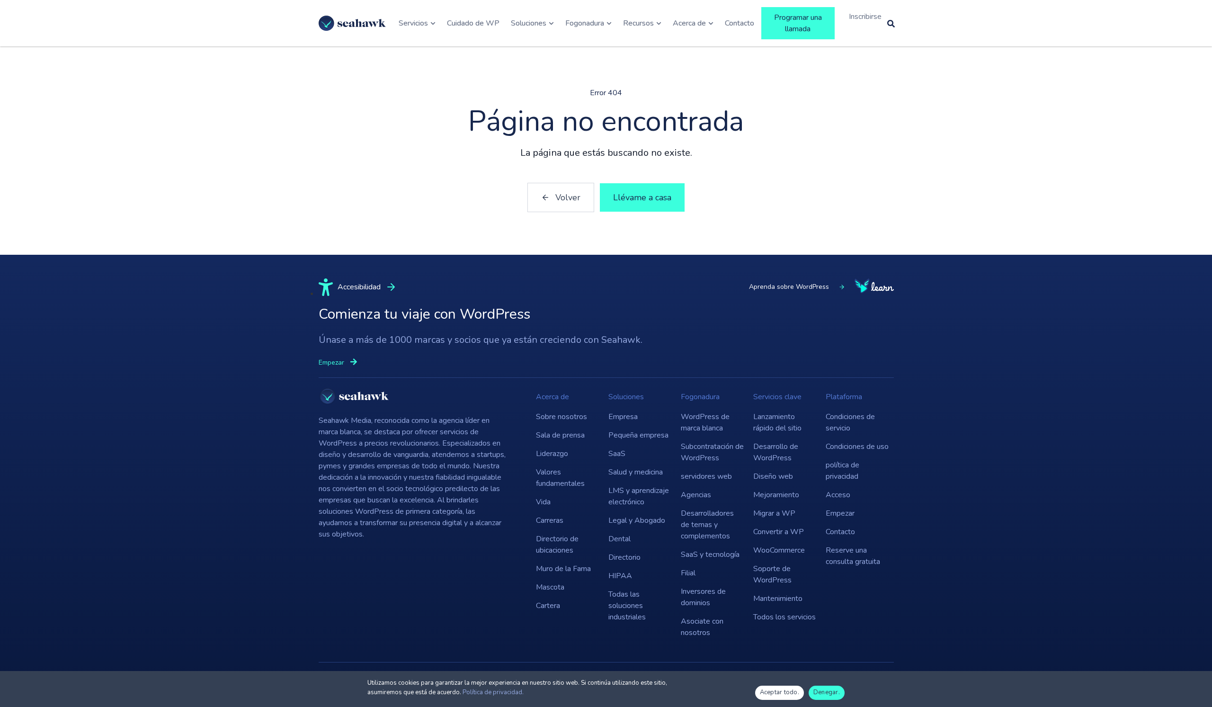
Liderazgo (552, 453)
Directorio (624, 557)
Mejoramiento (776, 495)
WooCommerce (779, 550)
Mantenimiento (777, 598)
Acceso (838, 495)
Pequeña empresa (638, 435)
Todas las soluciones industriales (627, 605)
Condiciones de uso (857, 446)
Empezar (840, 513)
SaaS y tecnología (710, 554)
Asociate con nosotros (702, 627)
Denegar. (826, 692)
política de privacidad (842, 471)
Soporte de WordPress (772, 574)
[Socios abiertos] (609, 23)
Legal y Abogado (636, 520)
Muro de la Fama (563, 569)
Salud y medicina (635, 472)
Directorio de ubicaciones (557, 544)
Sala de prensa (560, 435)
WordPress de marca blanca (705, 422)
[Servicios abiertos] (433, 23)
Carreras (549, 520)
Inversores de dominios (703, 597)
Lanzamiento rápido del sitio (777, 422)
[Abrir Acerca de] (710, 23)
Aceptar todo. (779, 692)
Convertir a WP (778, 532)
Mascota (550, 587)
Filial (688, 573)
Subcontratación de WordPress (712, 452)
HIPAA (620, 576)
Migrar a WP (774, 513)
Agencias (696, 495)
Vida (543, 502)
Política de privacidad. (493, 692)
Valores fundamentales (560, 478)
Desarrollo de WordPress (775, 452)
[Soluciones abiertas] (551, 23)
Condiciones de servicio (850, 422)
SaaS (616, 453)
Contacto (840, 532)
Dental (619, 539)
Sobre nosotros (561, 417)
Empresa (623, 417)
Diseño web (773, 476)
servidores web (706, 476)
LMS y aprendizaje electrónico (638, 496)
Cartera (548, 605)
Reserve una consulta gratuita (853, 556)
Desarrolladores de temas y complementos (707, 524)
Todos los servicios (784, 617)
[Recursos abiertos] (658, 23)
